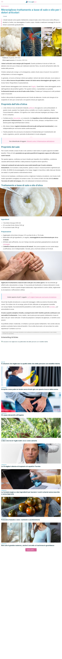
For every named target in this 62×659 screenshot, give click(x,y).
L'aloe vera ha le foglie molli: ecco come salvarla (19, 441)
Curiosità (3, 387)
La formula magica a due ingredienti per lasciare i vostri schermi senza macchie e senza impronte (30, 493)
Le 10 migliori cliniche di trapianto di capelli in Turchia (20, 466)
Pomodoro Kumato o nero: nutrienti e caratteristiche (20, 520)
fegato (34, 86)
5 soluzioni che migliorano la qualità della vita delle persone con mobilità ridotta (30, 364)
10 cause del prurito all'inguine (12, 415)
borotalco (52, 307)
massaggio (6, 244)
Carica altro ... (31, 550)
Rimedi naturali (5, 6)
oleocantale (16, 118)
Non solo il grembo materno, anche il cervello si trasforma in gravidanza (27, 545)
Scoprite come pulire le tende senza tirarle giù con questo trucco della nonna (29, 389)
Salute (3, 362)
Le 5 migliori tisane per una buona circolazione (41, 297)
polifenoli (31, 108)
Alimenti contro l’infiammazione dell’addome (40, 141)
